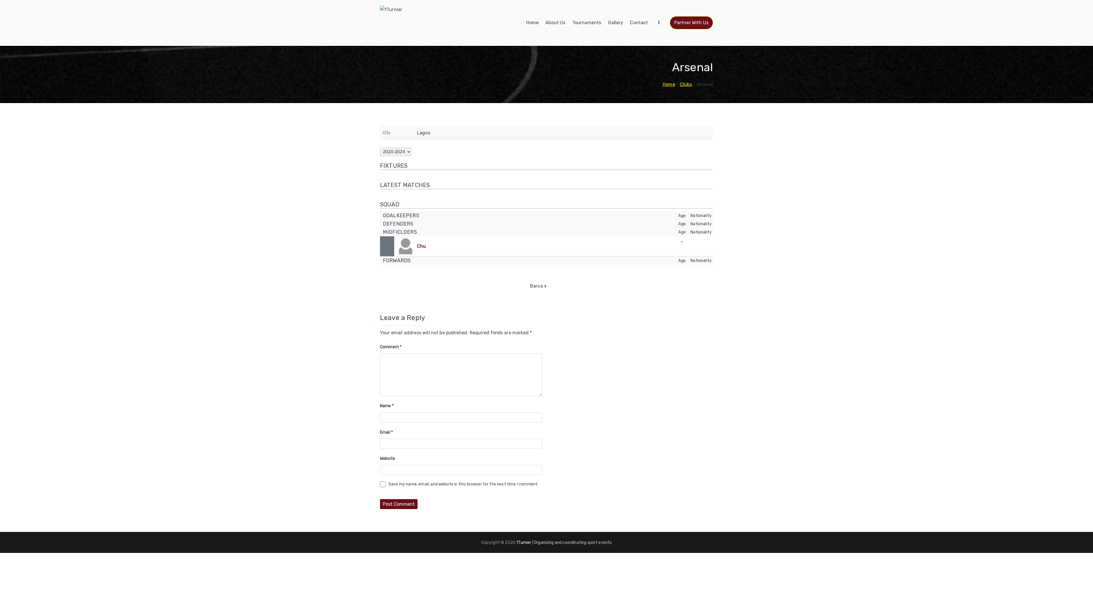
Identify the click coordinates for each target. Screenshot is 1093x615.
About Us (555, 22)
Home (532, 22)
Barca (536, 286)
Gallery (615, 22)
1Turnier (523, 542)
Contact (639, 22)
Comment (391, 347)
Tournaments (586, 22)
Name (387, 405)
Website (387, 458)
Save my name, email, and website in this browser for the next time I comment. (463, 484)
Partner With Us (691, 22)
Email (386, 432)
